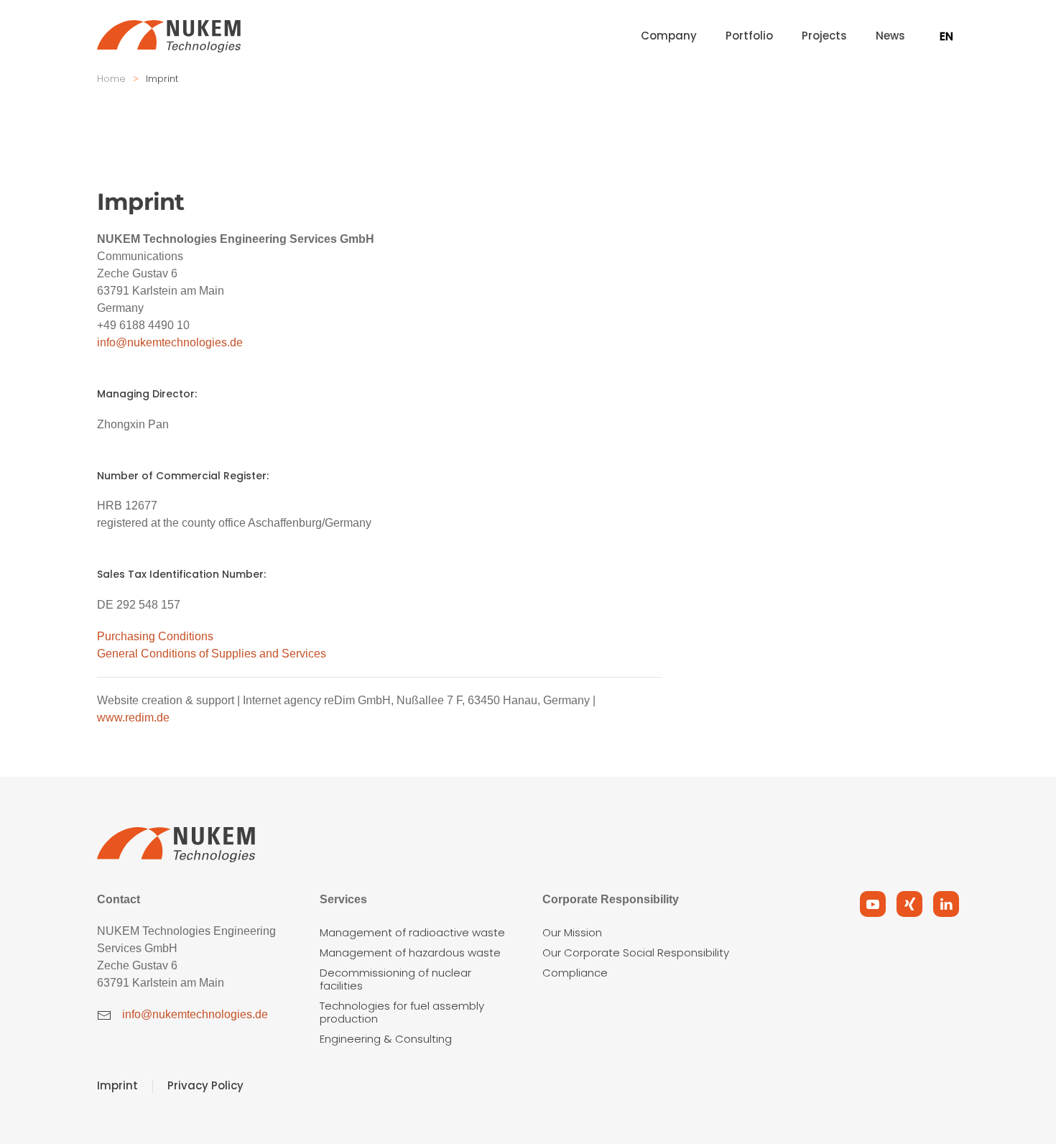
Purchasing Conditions (155, 636)
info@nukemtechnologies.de (170, 342)
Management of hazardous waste (410, 952)
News (890, 35)
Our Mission (572, 932)
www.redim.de (133, 717)
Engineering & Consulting (386, 1038)
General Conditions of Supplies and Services (211, 653)
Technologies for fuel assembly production (402, 1012)
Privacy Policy (205, 1085)
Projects (824, 35)
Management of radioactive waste (412, 932)
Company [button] (669, 35)
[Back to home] (169, 36)
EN (946, 36)
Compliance (575, 972)
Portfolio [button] (749, 35)
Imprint (117, 1085)
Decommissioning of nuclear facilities (395, 979)
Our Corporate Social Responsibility (635, 952)
